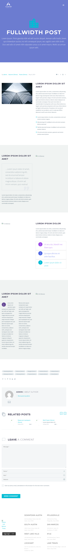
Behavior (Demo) (20, 371)
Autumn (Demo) (13, 74)
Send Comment (11, 496)
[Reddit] (15, 379)
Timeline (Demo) (43, 374)
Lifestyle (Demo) (54, 371)
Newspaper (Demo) (8, 374)
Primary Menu (63, 5)
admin (5, 74)
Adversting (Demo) (8, 371)
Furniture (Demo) (43, 371)
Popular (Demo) (32, 374)
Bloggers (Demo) (31, 371)
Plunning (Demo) (20, 374)
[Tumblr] (10, 379)
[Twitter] (5, 379)
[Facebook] (2, 379)
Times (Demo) (54, 374)
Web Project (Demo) (48, 420)
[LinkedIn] (12, 379)
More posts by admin (24, 396)
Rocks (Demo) (23, 74)
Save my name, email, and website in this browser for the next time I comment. (27, 485)
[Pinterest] (7, 379)
